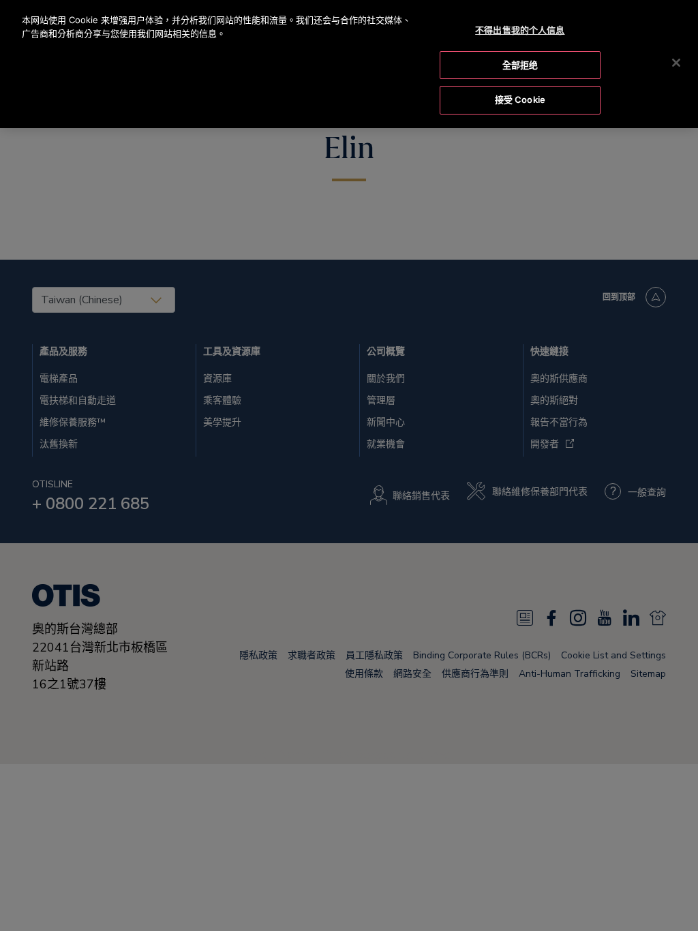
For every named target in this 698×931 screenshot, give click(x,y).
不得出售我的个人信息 (519, 30)
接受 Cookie (520, 99)
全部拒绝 (520, 64)
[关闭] (676, 63)
